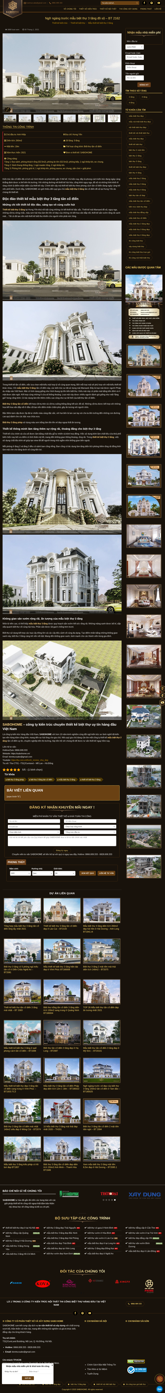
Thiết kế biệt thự (78, 23)
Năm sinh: (14, 869)
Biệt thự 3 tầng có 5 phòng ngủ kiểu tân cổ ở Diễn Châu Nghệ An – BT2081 (21, 969)
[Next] (116, 73)
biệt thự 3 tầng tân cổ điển (41, 779)
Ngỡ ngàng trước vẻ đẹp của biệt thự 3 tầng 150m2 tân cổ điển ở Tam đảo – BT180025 (101, 1089)
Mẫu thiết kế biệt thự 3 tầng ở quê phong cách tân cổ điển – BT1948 (20, 1049)
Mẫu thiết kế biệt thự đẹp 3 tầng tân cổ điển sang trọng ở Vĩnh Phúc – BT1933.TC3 (21, 1089)
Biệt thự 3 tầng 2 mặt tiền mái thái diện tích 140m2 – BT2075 (99, 968)
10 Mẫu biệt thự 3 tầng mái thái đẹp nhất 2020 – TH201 (60, 1128)
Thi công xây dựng (128, 9)
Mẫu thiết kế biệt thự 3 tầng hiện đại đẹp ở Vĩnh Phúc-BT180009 (60, 968)
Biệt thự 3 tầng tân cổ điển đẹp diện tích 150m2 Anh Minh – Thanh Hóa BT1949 (60, 1167)
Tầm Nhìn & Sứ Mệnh (97, 1369)
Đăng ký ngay (62, 850)
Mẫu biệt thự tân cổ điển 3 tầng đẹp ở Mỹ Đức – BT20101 (101, 1049)
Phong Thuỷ (146, 9)
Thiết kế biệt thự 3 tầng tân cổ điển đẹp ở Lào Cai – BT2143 (60, 927)
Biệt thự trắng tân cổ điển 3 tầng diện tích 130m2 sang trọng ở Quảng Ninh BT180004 (61, 1010)
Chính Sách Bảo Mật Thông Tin (101, 1365)
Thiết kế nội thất (108, 9)
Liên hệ (158, 9)
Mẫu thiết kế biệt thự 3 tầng (100, 23)
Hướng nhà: (37, 869)
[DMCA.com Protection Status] (136, 1361)
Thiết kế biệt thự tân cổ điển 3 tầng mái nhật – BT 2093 (20, 1008)
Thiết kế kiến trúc (88, 9)
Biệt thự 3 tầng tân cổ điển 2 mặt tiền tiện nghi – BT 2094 (101, 1128)
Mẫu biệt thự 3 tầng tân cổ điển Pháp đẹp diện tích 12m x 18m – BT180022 (61, 1087)
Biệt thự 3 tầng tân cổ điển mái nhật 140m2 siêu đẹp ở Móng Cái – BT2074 (22, 1128)
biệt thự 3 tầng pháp (15, 779)
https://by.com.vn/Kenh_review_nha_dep (29, 760)
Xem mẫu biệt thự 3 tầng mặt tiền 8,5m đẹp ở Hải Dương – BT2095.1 (100, 1165)
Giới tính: (58, 869)
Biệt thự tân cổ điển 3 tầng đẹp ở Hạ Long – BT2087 (60, 1049)
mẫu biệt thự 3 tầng (67, 779)
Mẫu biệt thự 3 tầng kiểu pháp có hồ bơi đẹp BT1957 (21, 1165)
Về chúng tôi (70, 9)
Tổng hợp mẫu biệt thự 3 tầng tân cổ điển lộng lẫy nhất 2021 (21, 927)
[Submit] (137, 3)
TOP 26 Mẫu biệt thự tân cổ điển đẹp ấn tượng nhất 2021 (101, 1008)
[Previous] (8, 73)
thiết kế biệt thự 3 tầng (91, 779)
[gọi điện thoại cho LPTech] (160, 1379)
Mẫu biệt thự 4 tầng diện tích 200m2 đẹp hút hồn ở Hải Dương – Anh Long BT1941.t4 (101, 929)
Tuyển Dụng (92, 1374)
